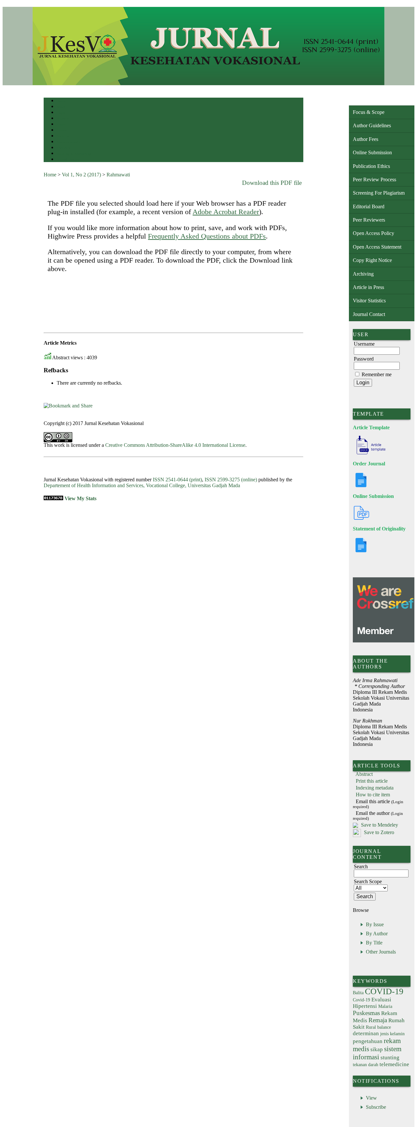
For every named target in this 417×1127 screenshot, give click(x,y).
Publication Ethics (371, 166)
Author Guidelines (372, 125)
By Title (374, 942)
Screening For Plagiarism (379, 193)
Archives (63, 136)
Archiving (363, 274)
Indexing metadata (375, 787)
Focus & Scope (368, 112)
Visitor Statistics (369, 300)
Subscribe (376, 1107)
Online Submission (372, 152)
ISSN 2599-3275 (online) (231, 479)
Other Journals (381, 952)
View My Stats (80, 498)
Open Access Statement (377, 247)
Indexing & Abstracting (74, 154)
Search (61, 124)
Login (61, 113)
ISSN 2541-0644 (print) (177, 479)
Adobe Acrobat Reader (226, 212)
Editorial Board (368, 206)
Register (63, 118)
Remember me (377, 374)
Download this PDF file (272, 182)
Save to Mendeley (379, 825)
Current (62, 130)
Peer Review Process (374, 179)
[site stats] (53, 498)
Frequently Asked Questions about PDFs (207, 236)
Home (61, 101)
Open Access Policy (373, 233)
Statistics (63, 148)
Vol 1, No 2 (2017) (81, 174)
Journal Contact (369, 314)
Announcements (68, 142)
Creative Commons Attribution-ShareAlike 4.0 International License (175, 445)
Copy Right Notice (372, 260)
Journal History (68, 159)
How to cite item (373, 794)
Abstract (364, 774)
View (371, 1098)
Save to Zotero (378, 832)
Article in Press (368, 287)
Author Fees (365, 139)
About (61, 107)
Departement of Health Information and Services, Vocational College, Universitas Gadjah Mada (142, 485)
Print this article (372, 781)
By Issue (375, 924)
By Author (377, 933)
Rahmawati (118, 174)
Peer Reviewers (369, 220)
